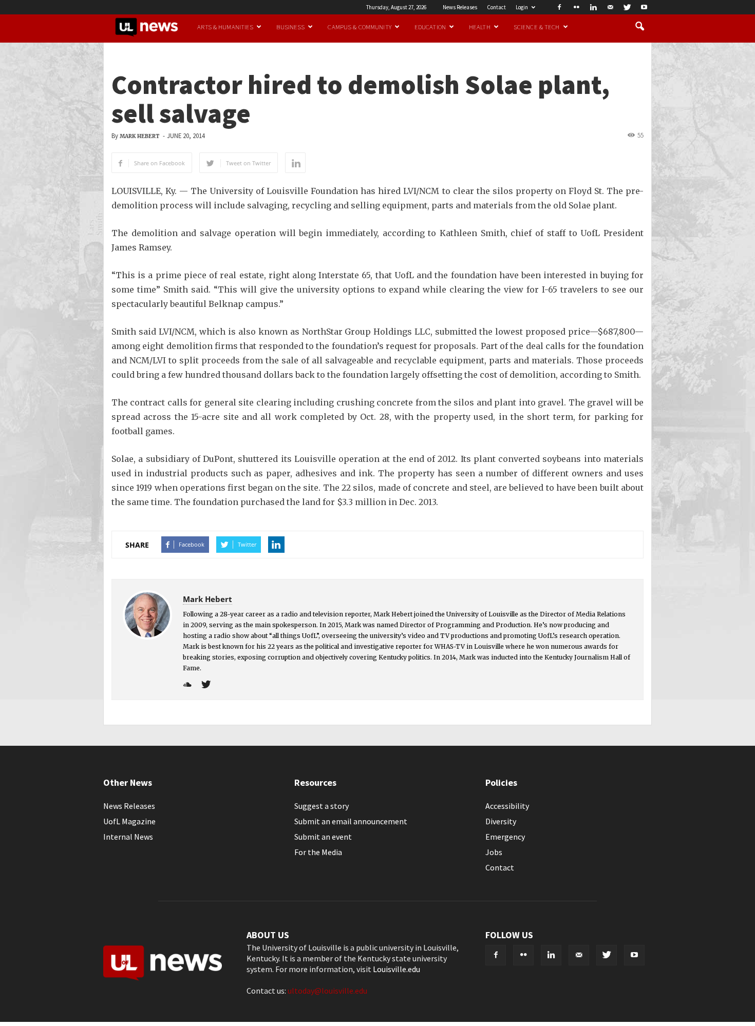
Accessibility (507, 806)
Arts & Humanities (225, 27)
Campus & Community (359, 27)
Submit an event (323, 836)
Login (522, 7)
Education (430, 27)
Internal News (128, 836)
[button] (639, 26)
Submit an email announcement (350, 821)
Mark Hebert (140, 136)
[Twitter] (627, 7)
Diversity (500, 821)
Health (479, 27)
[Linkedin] (593, 7)
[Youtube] (644, 7)
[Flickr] (576, 7)
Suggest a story (321, 806)
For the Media (318, 852)
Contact (496, 7)
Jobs (493, 852)
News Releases (460, 7)
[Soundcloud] (191, 685)
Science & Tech (537, 27)
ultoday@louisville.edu (327, 990)
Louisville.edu (396, 969)
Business (290, 27)
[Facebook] (559, 7)
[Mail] (610, 7)
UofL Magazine (129, 821)
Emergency (505, 836)
